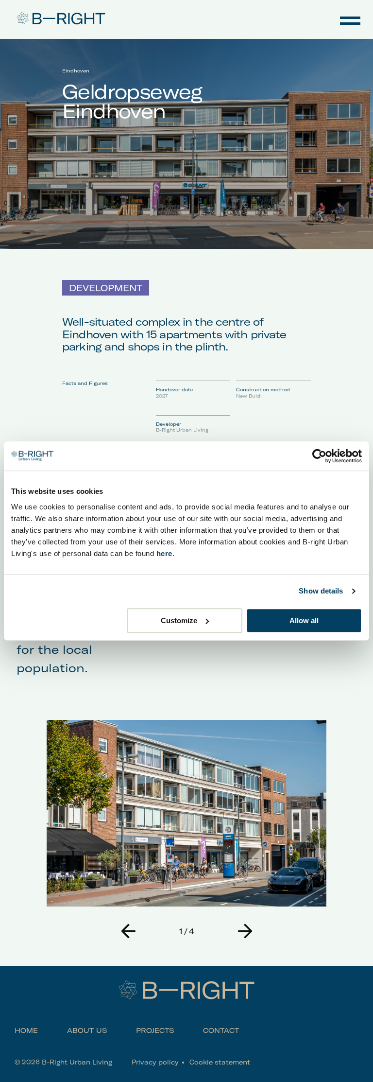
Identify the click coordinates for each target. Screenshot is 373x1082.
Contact (221, 1030)
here (164, 553)
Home (26, 1030)
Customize (179, 620)
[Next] (244, 930)
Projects (155, 1030)
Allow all (304, 620)
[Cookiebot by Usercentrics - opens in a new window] (319, 456)
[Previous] (128, 930)
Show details (321, 591)
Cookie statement (219, 1062)
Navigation (350, 19)
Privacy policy (155, 1062)
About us (87, 1030)
